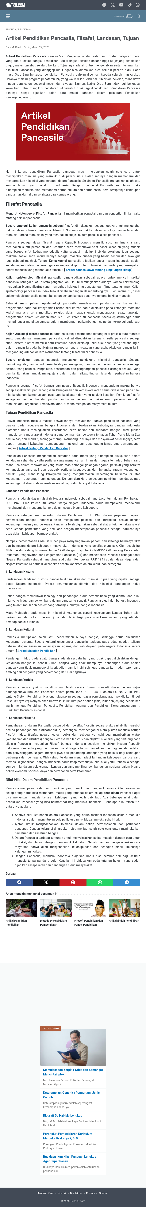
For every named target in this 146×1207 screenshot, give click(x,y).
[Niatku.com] (17, 5)
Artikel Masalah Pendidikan (36, 651)
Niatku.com (78, 1201)
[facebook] (19, 882)
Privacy (90, 1193)
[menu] (10, 16)
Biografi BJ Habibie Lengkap (62, 1115)
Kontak (62, 1193)
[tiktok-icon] (130, 5)
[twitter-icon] (112, 5)
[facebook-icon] (104, 5)
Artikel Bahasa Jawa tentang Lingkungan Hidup (98, 270)
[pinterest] (73, 882)
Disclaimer (76, 1193)
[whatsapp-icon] (137, 5)
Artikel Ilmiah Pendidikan (124, 920)
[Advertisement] (73, 995)
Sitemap (103, 1193)
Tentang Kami (46, 1193)
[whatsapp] (99, 882)
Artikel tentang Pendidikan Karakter (43, 448)
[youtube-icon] (121, 5)
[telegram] (126, 882)
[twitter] (46, 882)
